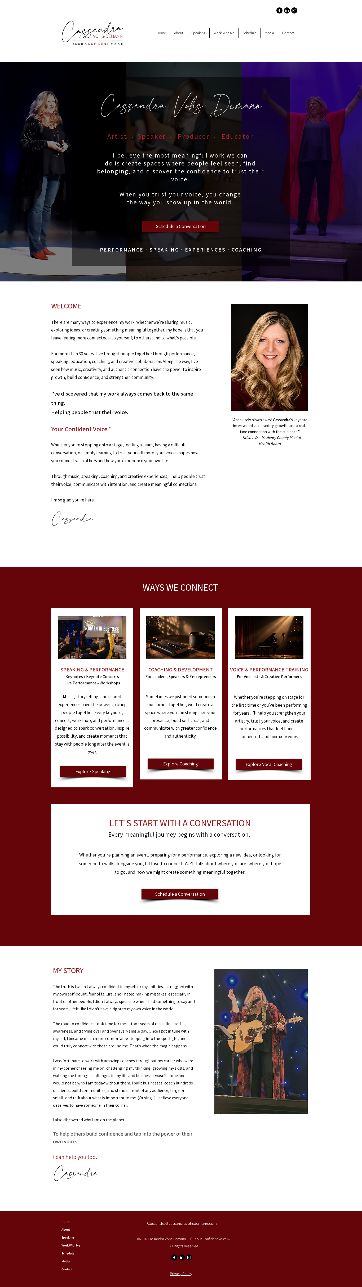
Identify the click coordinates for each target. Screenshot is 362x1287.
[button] (178, 33)
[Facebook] (279, 10)
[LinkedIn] (287, 10)
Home (65, 1221)
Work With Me (70, 1245)
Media (65, 1261)
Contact (66, 1269)
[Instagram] (294, 10)
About (65, 1229)
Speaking (67, 1237)
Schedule (67, 1253)
